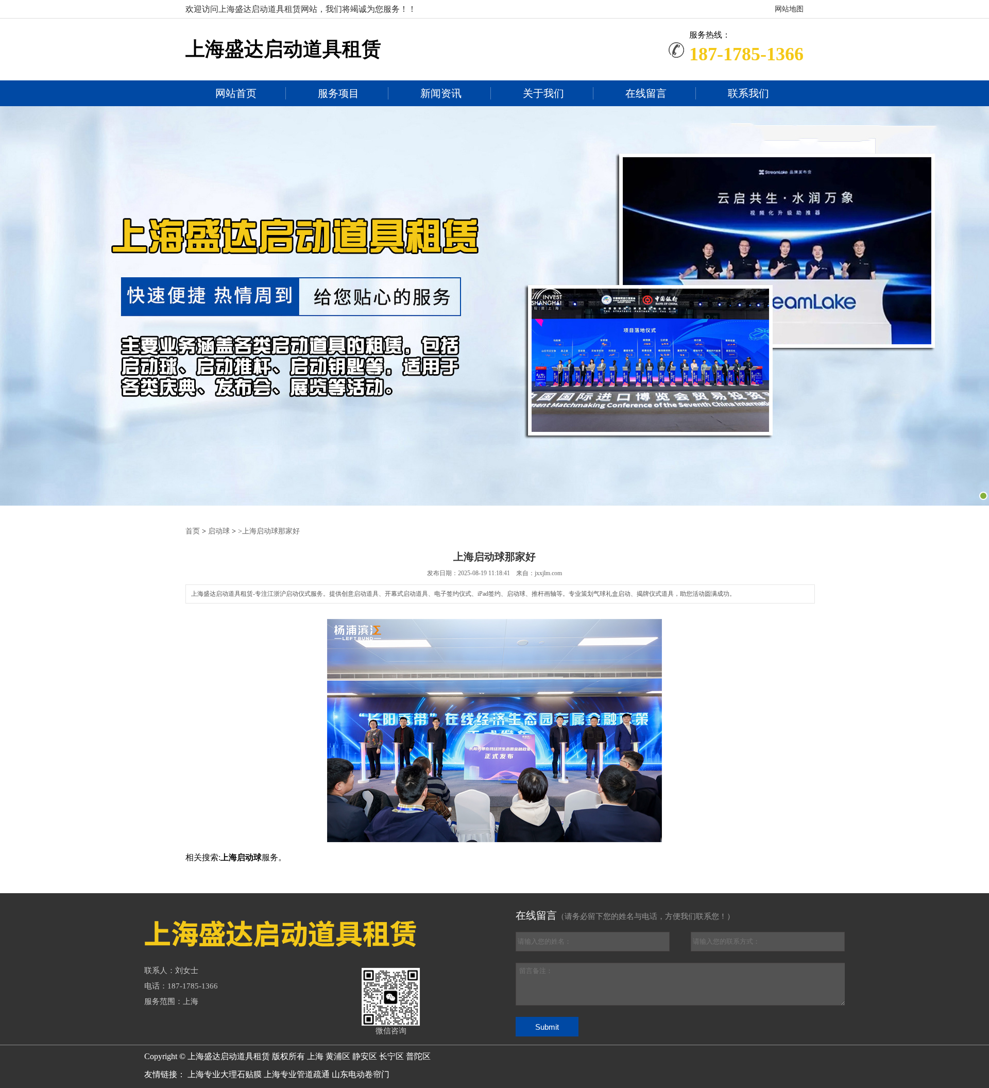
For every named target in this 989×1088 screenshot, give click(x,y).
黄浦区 (338, 1056)
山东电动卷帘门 (360, 1074)
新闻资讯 (441, 93)
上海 (315, 1056)
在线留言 (646, 93)
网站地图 (789, 9)
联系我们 (748, 93)
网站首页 (236, 93)
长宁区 (391, 1056)
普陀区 (418, 1056)
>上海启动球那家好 (269, 531)
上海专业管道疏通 (297, 1074)
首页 (192, 531)
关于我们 (543, 93)
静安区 (364, 1056)
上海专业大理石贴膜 (224, 1074)
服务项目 (338, 93)
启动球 (219, 531)
